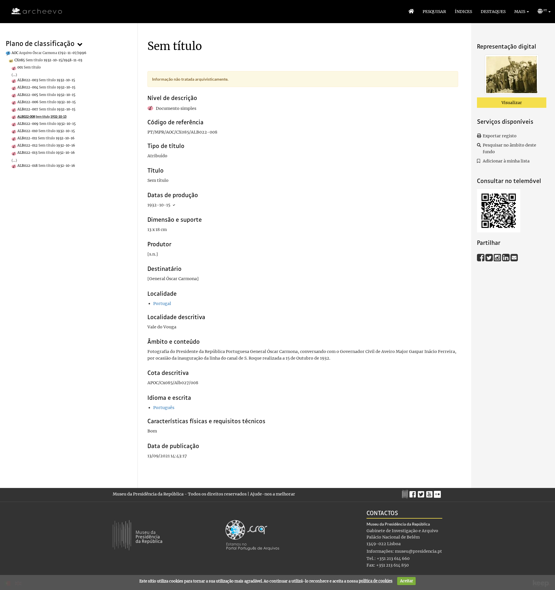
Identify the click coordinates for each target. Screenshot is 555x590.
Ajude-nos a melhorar (272, 494)
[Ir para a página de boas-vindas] (411, 11)
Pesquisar (434, 11)
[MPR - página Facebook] (413, 493)
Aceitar (406, 580)
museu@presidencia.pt (418, 551)
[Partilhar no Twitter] (489, 257)
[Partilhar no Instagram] (498, 257)
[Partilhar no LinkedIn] (506, 257)
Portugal (162, 303)
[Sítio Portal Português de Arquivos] (252, 534)
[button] (521, 11)
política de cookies (376, 580)
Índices (463, 11)
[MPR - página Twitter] (422, 493)
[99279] (512, 75)
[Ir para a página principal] (33, 11)
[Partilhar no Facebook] (481, 257)
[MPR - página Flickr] (438, 493)
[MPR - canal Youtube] (430, 492)
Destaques (493, 11)
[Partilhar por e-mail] (514, 257)
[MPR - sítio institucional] (405, 493)
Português (163, 407)
